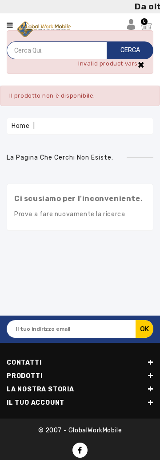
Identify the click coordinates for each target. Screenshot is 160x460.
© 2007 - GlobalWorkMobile (80, 430)
